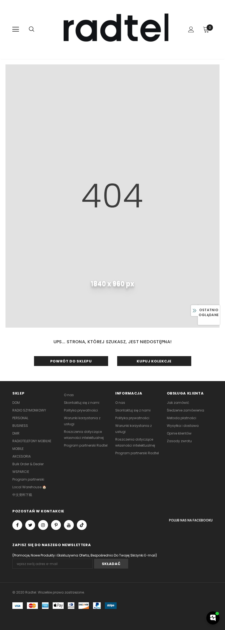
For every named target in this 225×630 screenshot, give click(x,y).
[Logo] (113, 29)
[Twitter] (30, 525)
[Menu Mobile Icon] (15, 29)
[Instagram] (43, 525)
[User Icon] (191, 29)
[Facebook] (17, 525)
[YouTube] (69, 525)
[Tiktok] (82, 525)
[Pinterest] (56, 525)
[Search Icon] (31, 29)
